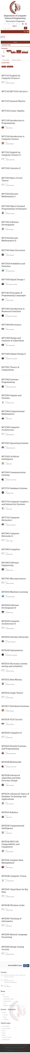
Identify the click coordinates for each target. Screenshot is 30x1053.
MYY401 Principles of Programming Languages (14, 294)
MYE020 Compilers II (12, 732)
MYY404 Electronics (11, 324)
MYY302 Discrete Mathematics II (10, 239)
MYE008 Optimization (12, 650)
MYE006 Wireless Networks (15, 637)
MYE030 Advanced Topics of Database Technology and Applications (15, 796)
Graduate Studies (7, 1001)
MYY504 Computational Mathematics (13, 412)
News (3, 994)
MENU (2, 37)
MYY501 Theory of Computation (10, 368)
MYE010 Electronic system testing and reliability (14, 664)
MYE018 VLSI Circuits (12, 719)
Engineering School (6, 1039)
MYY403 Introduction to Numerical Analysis (13, 310)
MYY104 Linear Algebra (13, 110)
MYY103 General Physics (13, 101)
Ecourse (3, 1030)
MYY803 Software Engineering (10, 564)
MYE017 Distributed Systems (15, 706)
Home (5, 23)
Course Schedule (5, 1026)
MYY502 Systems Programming (10, 380)
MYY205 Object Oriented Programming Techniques (14, 207)
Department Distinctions (9, 1005)
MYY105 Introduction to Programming (13, 121)
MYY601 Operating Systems (15, 443)
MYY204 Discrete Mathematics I (10, 195)
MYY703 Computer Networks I (11, 518)
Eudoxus (3, 1032)
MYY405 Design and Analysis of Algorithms (13, 339)
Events (5, 1017)
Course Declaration (6, 1028)
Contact (12, 23)
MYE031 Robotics (10, 812)
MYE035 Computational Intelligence (13, 827)
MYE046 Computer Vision (14, 876)
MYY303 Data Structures (13, 250)
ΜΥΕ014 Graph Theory (12, 692)
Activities (4, 1012)
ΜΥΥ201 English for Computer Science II (11, 153)
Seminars (6, 1014)
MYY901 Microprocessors (14, 578)
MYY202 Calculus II (11, 168)
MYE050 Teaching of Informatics (11, 919)
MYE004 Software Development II (10, 606)
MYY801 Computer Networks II (10, 534)
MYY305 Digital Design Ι (13, 279)
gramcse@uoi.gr (7, 986)
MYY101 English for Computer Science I (11, 76)
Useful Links (18, 23)
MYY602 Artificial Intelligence (10, 457)
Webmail (4, 1035)
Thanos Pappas (19, 1050)
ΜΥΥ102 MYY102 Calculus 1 (15, 91)
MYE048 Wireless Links (13, 905)
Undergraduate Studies (9, 998)
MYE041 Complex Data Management (12, 861)
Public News (6, 996)
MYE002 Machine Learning (15, 592)
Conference (6, 1019)
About (9, 23)
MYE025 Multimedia (11, 762)
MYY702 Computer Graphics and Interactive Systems (15, 502)
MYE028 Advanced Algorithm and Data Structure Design (11, 778)
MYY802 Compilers (11, 549)
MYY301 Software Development (10, 223)
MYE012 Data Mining (12, 679)
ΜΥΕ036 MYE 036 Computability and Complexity (10, 844)
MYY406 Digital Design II (14, 354)
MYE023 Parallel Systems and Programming (14, 747)
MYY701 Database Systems (14, 488)
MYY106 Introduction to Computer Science (13, 137)
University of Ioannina (7, 1037)
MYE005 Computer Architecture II (10, 622)
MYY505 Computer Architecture (10, 428)
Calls (5, 1003)
